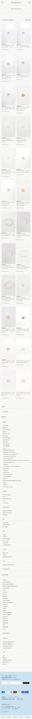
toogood (4, 482)
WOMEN (9, 717)
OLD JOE (5, 442)
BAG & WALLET (7, 582)
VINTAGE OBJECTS (7, 644)
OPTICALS (5, 604)
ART (4, 656)
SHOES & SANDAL (7, 612)
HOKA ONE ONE (7, 498)
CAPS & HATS (6, 588)
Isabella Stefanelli (7, 438)
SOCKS (4, 618)
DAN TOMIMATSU (7, 510)
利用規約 (4, 697)
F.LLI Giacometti (6, 494)
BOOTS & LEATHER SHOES (10, 586)
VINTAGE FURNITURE (8, 565)
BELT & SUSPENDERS (8, 584)
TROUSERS (5, 627)
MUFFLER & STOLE (8, 602)
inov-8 (4, 501)
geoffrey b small (6, 433)
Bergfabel (5, 427)
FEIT (4, 496)
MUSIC (4, 664)
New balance (5, 503)
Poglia (4, 448)
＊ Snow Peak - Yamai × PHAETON (11, 466)
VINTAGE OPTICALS (8, 646)
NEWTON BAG (6, 539)
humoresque (5, 435)
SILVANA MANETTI (7, 557)
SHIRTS (5, 610)
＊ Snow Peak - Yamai (8, 486)
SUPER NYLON (7, 476)
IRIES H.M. (5, 553)
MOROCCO (6, 662)
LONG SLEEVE (6, 600)
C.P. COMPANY (6, 429)
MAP (19, 707)
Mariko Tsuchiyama (7, 512)
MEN (3, 717)
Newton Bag (6, 472)
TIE (4, 625)
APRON (4, 580)
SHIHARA (5, 515)
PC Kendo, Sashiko (7, 474)
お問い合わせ (20, 699)
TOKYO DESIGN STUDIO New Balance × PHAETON (16, 460)
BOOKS (4, 658)
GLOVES (5, 592)
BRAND (15, 717)
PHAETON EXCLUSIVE (8, 450)
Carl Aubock (5, 522)
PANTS (4, 608)
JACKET (5, 594)
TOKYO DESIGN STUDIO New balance (12, 480)
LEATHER (5, 598)
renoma (4, 478)
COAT (4, 590)
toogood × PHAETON (8, 462)
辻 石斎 (5, 527)
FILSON (5, 536)
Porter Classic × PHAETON (9, 456)
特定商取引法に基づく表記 (8, 699)
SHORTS (5, 616)
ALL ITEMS (5, 411)
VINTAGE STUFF (7, 648)
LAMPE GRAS (6, 524)
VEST (4, 629)
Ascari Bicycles (6, 444)
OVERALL (5, 606)
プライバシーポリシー (13, 697)
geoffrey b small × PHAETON (10, 454)
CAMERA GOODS (7, 660)
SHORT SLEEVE (7, 614)
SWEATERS (5, 621)
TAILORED (5, 623)
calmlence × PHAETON (8, 452)
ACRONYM (5, 425)
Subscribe (26, 682)
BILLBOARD (6, 446)
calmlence (5, 431)
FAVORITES (27, 717)
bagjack (4, 534)
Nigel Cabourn (6, 440)
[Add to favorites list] (14, 25)
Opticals (5, 555)
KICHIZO (5, 470)
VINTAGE (5, 464)
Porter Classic (6, 468)
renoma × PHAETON (8, 458)
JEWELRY (5, 596)
